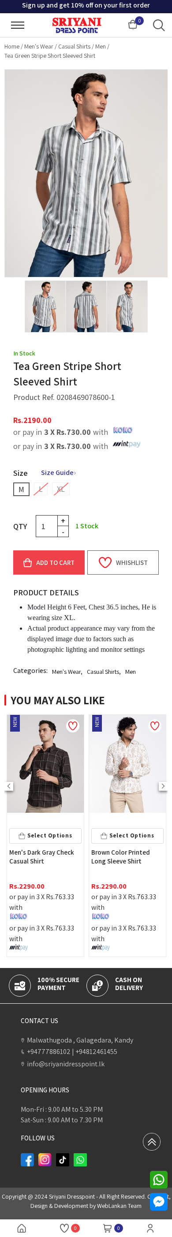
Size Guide (57, 472)
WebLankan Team (119, 1206)
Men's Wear (38, 46)
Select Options (53, 835)
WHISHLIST (132, 562)
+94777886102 (49, 1051)
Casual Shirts (74, 46)
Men (100, 46)
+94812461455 (94, 1051)
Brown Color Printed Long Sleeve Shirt (42, 856)
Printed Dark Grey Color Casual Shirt (129, 856)
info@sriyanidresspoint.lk (66, 1064)
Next (163, 786)
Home (11, 46)
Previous (8, 786)
